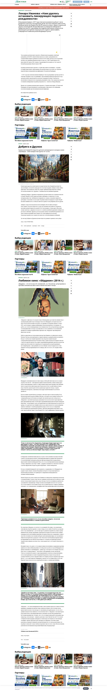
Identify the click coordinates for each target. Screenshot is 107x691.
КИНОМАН (20, 277)
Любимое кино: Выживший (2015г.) (29, 631)
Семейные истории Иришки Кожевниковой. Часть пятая (53, 7)
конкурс (42, 225)
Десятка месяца (77, 1)
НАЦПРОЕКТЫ (21, 10)
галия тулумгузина (27, 225)
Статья (17, 4)
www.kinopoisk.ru (21, 317)
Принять (86, 688)
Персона (86, 1)
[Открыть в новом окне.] (26, 99)
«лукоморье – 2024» (36, 225)
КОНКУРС (20, 143)
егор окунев (26, 639)
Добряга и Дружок (35, 4)
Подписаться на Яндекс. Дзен (68, 2)
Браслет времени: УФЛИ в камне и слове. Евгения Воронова (77, 5)
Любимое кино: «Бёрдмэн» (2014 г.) (58, 4)
